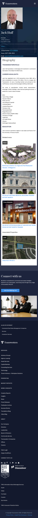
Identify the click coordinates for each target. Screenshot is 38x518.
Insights (3, 396)
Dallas (2, 491)
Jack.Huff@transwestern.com (14, 56)
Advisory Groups (5, 355)
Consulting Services (6, 367)
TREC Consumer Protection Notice (10, 505)
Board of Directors (6, 433)
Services (4, 331)
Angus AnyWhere (6, 453)
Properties (5, 378)
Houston (3, 497)
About (3, 419)
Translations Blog (6, 411)
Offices (3, 442)
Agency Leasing (5, 358)
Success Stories (5, 408)
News (2, 399)
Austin (2, 487)
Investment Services (7, 334)
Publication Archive (6, 405)
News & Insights (6, 388)
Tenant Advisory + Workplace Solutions (12, 373)
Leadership (4, 430)
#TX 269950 (14, 50)
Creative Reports (5, 393)
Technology (4, 370)
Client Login (4, 450)
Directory (3, 427)
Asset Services (5, 361)
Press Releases (5, 402)
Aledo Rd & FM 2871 (8, 260)
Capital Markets (5, 364)
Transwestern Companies (8, 439)
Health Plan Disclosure (20, 515)
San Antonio (4, 500)
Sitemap (30, 515)
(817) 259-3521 (10, 53)
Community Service (6, 436)
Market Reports (6, 383)
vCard (2, 46)
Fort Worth (3, 494)
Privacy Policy (9, 515)
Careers (3, 445)
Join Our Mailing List (10, 290)
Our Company (5, 424)
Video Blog (4, 414)
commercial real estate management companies (14, 328)
